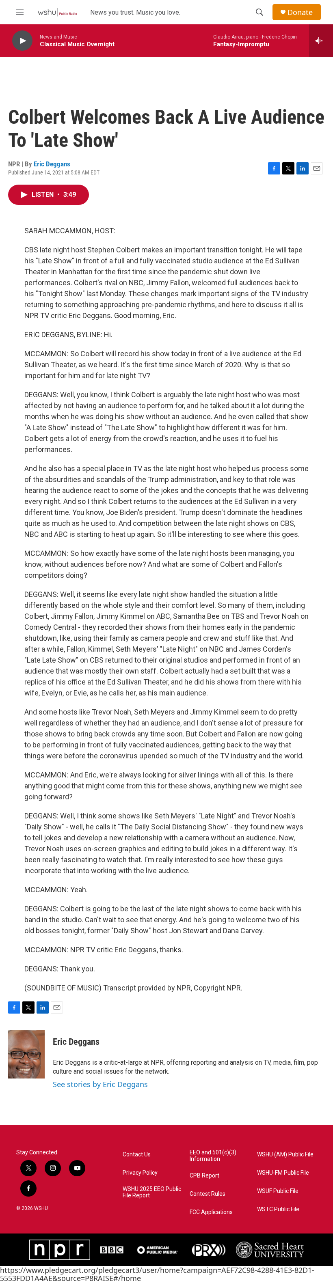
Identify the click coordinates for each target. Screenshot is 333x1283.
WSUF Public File (277, 1191)
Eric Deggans (52, 164)
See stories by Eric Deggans (100, 1084)
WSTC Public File (278, 1209)
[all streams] (321, 40)
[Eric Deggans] (26, 1054)
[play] (22, 40)
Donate (300, 12)
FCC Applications (211, 1212)
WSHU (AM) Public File (285, 1155)
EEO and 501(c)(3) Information (213, 1156)
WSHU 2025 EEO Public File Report (152, 1192)
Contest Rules (207, 1194)
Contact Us (137, 1155)
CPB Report (204, 1176)
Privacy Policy (140, 1173)
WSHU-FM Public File (283, 1173)
